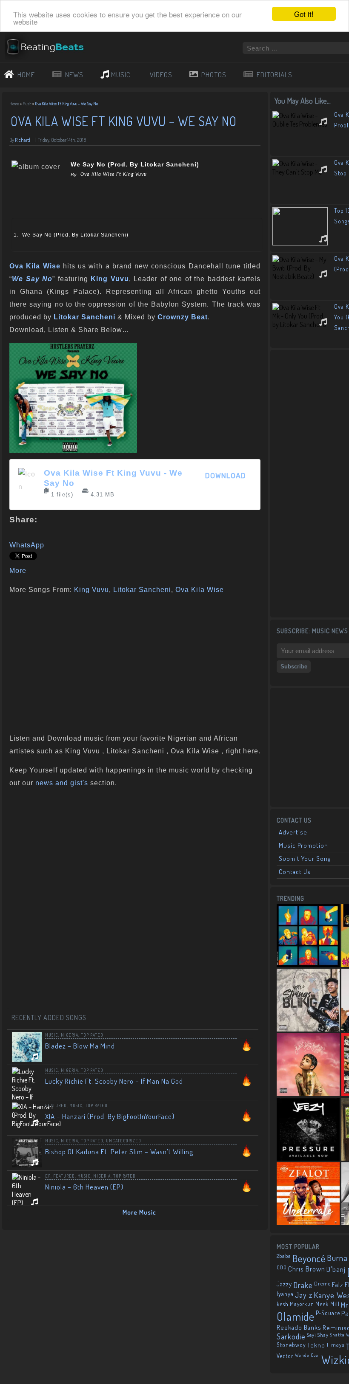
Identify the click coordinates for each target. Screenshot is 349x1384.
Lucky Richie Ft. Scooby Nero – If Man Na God (114, 1081)
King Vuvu (91, 589)
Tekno (316, 1345)
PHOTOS (213, 74)
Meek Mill (327, 1304)
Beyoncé (309, 1258)
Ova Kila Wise (199, 589)
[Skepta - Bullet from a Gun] (308, 935)
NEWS (74, 74)
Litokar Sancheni (142, 589)
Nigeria (69, 1034)
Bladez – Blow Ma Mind (80, 1045)
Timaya (335, 1344)
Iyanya (285, 1293)
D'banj (336, 1269)
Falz (337, 1284)
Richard (22, 140)
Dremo (322, 1283)
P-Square (328, 1312)
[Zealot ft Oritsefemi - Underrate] (308, 1193)
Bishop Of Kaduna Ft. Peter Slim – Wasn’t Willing (119, 1151)
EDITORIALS (274, 74)
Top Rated (92, 1034)
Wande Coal (307, 1355)
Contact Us (295, 872)
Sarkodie (291, 1336)
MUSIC (121, 74)
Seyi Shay (318, 1335)
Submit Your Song (305, 858)
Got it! (304, 13)
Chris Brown (306, 1268)
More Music (139, 1212)
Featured (56, 1105)
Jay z (303, 1294)
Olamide (296, 1316)
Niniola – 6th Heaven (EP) (84, 1186)
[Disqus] (134, 902)
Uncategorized (123, 1140)
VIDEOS (161, 74)
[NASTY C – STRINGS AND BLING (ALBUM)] (308, 1000)
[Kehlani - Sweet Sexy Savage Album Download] (308, 1064)
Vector (285, 1355)
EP (48, 1175)
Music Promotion (303, 845)
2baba (284, 1255)
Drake (303, 1285)
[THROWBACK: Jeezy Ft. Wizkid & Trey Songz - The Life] (308, 1129)
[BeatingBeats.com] (49, 37)
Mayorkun (302, 1303)
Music (27, 103)
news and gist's (61, 782)
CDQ (282, 1267)
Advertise (293, 832)
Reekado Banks (299, 1327)
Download (225, 476)
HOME (26, 74)
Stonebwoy (291, 1344)
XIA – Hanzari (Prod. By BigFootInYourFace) (109, 1116)
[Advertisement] (131, 662)
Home (14, 103)
